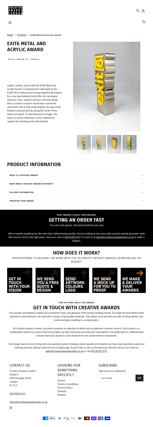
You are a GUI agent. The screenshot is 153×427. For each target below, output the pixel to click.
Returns (62, 395)
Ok (139, 378)
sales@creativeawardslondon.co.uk (115, 237)
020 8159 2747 (73, 237)
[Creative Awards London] (15, 10)
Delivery (62, 391)
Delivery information (22, 192)
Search (61, 380)
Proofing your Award (22, 201)
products (21, 35)
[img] (137, 10)
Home (10, 35)
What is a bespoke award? (24, 175)
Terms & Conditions (68, 384)
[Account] (143, 10)
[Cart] (144, 22)
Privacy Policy (65, 387)
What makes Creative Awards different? (32, 184)
